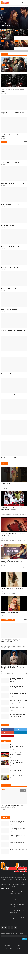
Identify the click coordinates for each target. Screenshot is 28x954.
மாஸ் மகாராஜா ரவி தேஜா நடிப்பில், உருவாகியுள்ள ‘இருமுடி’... (11, 640)
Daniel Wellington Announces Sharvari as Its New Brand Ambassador (16, 680)
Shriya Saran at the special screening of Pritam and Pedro (13, 331)
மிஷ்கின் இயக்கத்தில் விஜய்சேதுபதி (17, 775)
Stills (4, 142)
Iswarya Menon (5, 416)
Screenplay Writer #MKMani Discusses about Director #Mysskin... (16, 754)
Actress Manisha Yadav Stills (8, 288)
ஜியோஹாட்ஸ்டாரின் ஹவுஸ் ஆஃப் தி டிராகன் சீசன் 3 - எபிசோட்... (17, 708)
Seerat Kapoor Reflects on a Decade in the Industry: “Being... (18, 701)
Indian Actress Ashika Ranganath (12, 588)
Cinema (4, 54)
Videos (4, 463)
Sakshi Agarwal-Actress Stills (9, 458)
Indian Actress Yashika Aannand (9, 309)
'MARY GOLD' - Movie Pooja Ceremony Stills (12, 183)
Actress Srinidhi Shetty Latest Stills (10, 267)
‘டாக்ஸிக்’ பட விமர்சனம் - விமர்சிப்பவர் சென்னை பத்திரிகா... (12, 90)
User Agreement (18, 948)
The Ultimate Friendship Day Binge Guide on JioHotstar (18, 694)
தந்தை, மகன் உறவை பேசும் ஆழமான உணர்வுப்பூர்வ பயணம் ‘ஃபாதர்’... (11, 562)
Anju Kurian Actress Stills (7, 225)
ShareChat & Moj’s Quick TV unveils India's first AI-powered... (12, 668)
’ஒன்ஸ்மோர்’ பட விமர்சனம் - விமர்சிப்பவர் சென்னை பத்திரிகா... (13, 135)
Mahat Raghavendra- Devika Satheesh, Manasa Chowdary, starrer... (16, 746)
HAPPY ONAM (5, 483)
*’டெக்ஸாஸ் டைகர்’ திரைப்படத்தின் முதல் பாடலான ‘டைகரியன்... (18, 850)
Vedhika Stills (4, 437)
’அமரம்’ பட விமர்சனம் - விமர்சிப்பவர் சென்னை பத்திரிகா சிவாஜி (17, 822)
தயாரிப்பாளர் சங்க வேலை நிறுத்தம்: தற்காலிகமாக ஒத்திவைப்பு (11, 508)
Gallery (11, 948)
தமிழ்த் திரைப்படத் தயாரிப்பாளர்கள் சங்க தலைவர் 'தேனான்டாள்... (13, 806)
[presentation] (1, 18)
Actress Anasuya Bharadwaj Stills (10, 246)
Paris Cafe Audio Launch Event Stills (10, 162)
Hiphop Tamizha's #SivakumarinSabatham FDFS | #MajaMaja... (17, 762)
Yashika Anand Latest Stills (8, 395)
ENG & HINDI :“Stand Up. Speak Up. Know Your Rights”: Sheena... (18, 687)
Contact (7, 948)
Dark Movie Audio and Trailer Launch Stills (12, 353)
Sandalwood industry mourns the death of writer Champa (17, 769)
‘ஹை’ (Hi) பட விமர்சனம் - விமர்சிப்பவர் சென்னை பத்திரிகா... (12, 113)
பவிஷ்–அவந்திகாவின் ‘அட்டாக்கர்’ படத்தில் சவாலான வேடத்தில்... (14, 534)
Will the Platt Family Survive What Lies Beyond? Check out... (17, 715)
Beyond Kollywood (8, 619)
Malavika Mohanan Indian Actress (10, 204)
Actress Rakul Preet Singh (9, 613)
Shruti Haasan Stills (6, 374)
